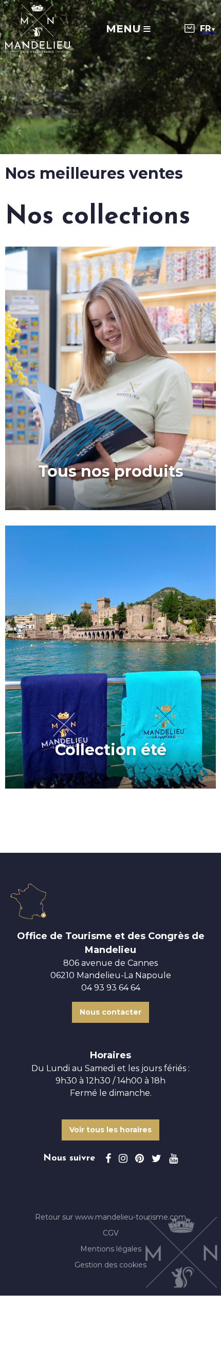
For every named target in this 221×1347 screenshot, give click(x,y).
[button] (190, 28)
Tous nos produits (110, 471)
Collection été (111, 750)
